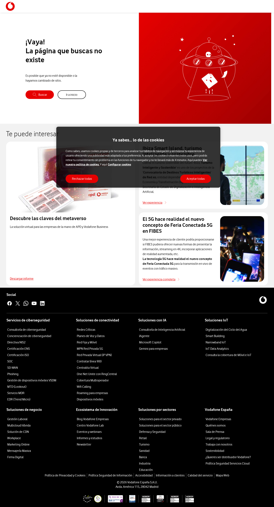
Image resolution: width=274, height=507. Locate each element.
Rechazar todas (82, 179)
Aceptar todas (196, 179)
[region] (138, 157)
